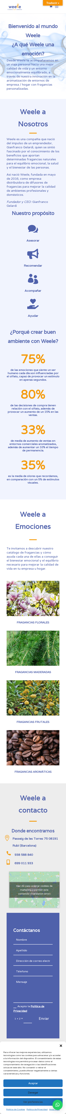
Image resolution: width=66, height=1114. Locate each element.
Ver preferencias (33, 1101)
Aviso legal (54, 1109)
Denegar (33, 1092)
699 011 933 (24, 863)
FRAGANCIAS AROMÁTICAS (33, 772)
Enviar (44, 1018)
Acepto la (28, 1009)
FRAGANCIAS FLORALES (33, 622)
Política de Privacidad (37, 1109)
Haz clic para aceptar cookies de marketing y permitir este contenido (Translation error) (34, 889)
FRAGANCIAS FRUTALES (33, 722)
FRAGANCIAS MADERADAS (33, 672)
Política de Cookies (15, 1109)
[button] (61, 1045)
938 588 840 (24, 855)
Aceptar (33, 1083)
